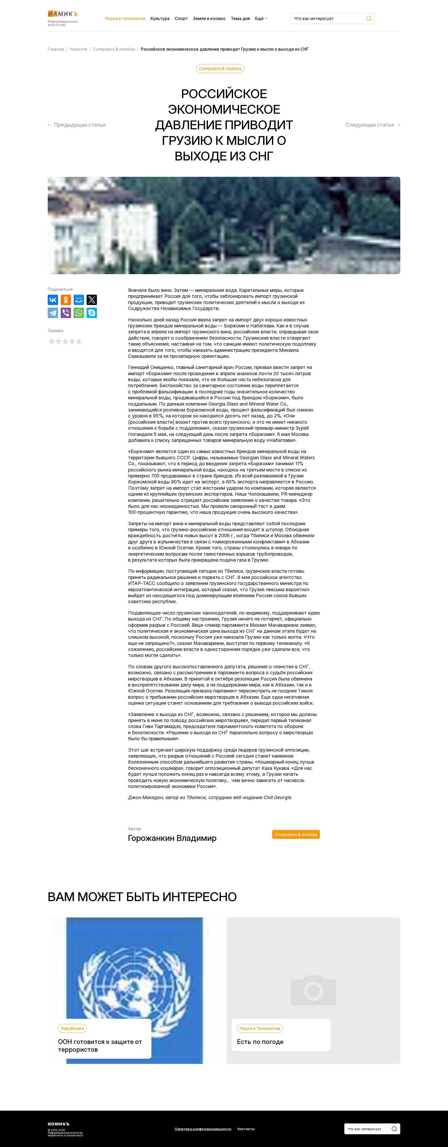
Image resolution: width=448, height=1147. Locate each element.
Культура (160, 18)
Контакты (246, 1129)
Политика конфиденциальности (203, 1129)
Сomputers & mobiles (220, 68)
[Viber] (66, 313)
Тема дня (240, 18)
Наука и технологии (125, 18)
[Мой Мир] (79, 300)
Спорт (181, 18)
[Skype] (92, 313)
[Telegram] (53, 313)
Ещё (259, 18)
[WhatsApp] (79, 313)
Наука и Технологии (260, 1028)
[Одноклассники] (66, 300)
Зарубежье (72, 1028)
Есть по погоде (260, 1041)
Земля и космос (209, 18)
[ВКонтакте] (53, 300)
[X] (92, 300)
